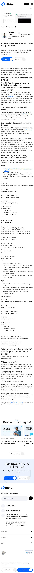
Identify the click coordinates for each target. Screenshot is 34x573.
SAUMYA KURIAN (11, 33)
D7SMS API (10, 96)
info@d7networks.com (13, 510)
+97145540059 (10, 506)
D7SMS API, (28, 129)
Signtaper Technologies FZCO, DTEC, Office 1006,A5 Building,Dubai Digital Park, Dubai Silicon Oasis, (17, 516)
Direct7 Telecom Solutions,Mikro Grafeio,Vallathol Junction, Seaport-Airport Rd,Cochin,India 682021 (17, 524)
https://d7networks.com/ (17, 402)
